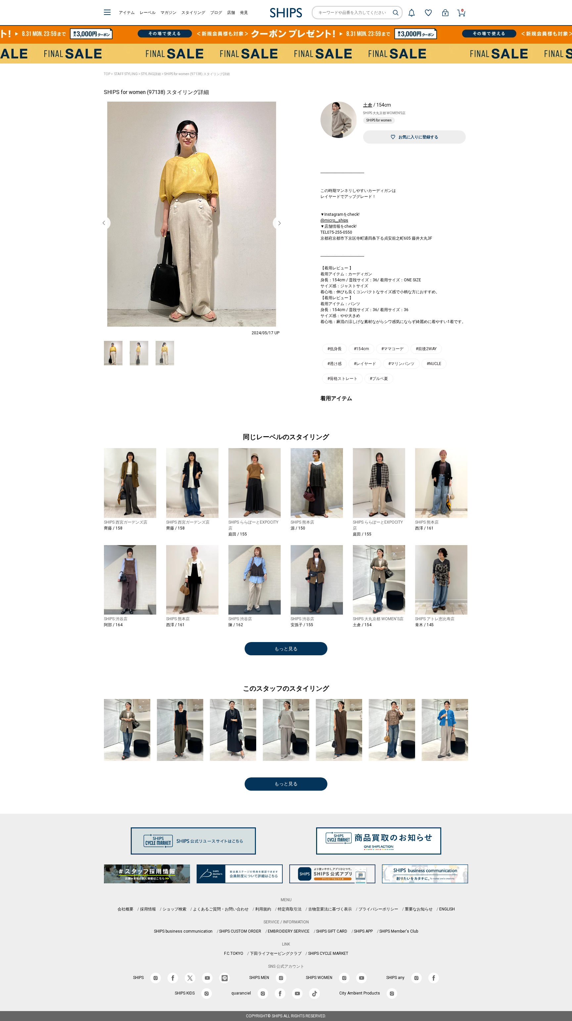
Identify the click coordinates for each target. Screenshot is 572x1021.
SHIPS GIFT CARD (331, 931)
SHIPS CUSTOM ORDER (240, 931)
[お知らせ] (411, 12)
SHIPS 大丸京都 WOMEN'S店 (384, 113)
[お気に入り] (428, 12)
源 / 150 (298, 528)
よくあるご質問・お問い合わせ (221, 909)
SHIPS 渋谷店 (115, 619)
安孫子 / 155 (302, 625)
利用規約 (263, 909)
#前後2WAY (426, 349)
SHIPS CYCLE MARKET (328, 953)
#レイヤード (365, 363)
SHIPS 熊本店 (302, 522)
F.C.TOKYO (233, 953)
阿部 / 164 (113, 625)
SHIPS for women (379, 120)
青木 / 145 (424, 625)
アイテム (127, 12)
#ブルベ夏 (379, 378)
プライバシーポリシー (378, 909)
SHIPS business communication (183, 931)
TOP (107, 74)
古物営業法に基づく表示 (330, 909)
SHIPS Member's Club (398, 931)
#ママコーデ (392, 349)
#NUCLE (434, 363)
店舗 (231, 12)
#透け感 (334, 363)
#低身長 (334, 349)
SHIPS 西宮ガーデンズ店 (125, 522)
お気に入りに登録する (418, 137)
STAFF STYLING (126, 74)
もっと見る (286, 648)
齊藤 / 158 (113, 528)
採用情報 (148, 909)
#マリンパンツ (401, 363)
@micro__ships (334, 220)
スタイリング (193, 12)
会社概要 (125, 909)
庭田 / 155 (237, 534)
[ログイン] (445, 12)
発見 (244, 12)
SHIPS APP (363, 931)
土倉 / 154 (362, 625)
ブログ (216, 12)
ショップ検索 (174, 909)
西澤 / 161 (424, 528)
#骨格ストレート (342, 378)
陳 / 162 (235, 625)
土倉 (367, 105)
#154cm (361, 349)
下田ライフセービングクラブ (276, 953)
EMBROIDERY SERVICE (289, 931)
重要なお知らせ (419, 909)
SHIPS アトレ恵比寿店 (434, 619)
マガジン (168, 12)
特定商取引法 (290, 909)
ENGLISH (447, 909)
